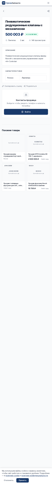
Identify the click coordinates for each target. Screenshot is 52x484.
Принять (22, 480)
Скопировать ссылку (13, 86)
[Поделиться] (48, 11)
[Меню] (48, 3)
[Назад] (3, 11)
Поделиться (31, 86)
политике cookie (12, 475)
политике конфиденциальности (34, 475)
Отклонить (8, 480)
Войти (28, 112)
